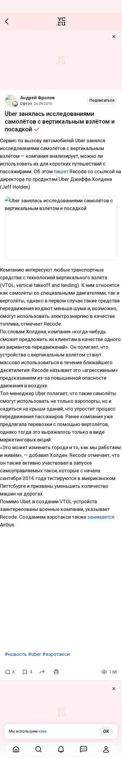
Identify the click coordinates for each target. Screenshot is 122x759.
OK (106, 731)
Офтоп (26, 103)
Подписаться (101, 100)
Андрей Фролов (37, 97)
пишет (61, 171)
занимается (100, 517)
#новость (16, 654)
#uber (34, 654)
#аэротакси (56, 654)
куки (42, 731)
